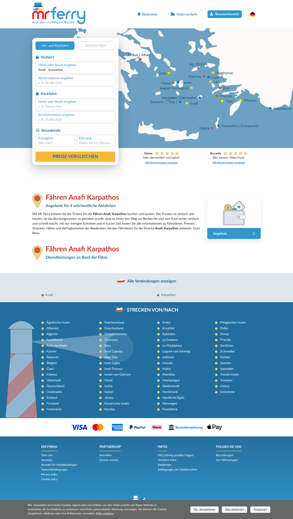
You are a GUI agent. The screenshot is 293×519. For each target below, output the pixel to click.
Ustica (224, 386)
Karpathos (168, 295)
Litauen (167, 363)
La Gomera (170, 339)
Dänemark (54, 380)
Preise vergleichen (75, 156)
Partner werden (108, 460)
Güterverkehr (187, 14)
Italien (108, 392)
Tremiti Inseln (229, 374)
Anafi (49, 295)
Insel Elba (111, 357)
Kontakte (46, 460)
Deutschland (55, 386)
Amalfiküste (54, 339)
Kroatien (168, 328)
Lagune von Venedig (176, 351)
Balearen (53, 357)
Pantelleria (169, 409)
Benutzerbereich (226, 14)
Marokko (168, 374)
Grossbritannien (115, 334)
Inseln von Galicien (117, 374)
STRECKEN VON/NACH (152, 310)
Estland (52, 397)
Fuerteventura (114, 322)
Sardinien (226, 345)
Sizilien (225, 357)
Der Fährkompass (227, 460)
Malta (166, 368)
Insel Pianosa (113, 368)
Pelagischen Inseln (233, 322)
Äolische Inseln (56, 345)
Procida (225, 339)
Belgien (52, 363)
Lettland (168, 357)
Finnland (53, 403)
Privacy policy (49, 474)
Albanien (52, 328)
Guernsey (111, 339)
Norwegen (169, 403)
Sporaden (227, 368)
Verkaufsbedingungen (54, 469)
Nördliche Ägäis (173, 397)
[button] (255, 14)
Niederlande (170, 386)
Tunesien (226, 380)
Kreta (166, 322)
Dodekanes (54, 392)
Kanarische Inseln (116, 403)
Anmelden (105, 455)
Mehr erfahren (105, 513)
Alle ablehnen (234, 509)
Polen (224, 328)
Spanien (225, 363)
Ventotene (227, 392)
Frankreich (54, 409)
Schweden (227, 351)
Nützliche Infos (167, 460)
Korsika (109, 409)
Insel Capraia (113, 351)
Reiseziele (149, 14)
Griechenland (113, 328)
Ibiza (107, 345)
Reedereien (164, 465)
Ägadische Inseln (58, 322)
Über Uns (47, 455)
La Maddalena (172, 345)
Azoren (51, 351)
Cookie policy (49, 479)
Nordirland (170, 392)
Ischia (108, 386)
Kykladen (168, 334)
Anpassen (260, 509)
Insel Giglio (112, 363)
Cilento (52, 374)
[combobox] (75, 69)
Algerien (52, 334)
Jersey (108, 397)
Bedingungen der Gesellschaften (177, 469)
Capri (50, 368)
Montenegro (171, 380)
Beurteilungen (224, 455)
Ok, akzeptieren (204, 509)
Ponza (224, 334)
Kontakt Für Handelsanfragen (59, 465)
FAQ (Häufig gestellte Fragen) (176, 455)
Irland (108, 380)
